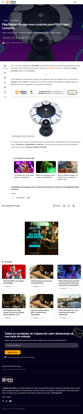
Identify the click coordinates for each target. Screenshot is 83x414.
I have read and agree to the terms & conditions (21, 357)
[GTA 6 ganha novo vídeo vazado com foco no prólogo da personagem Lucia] (14, 301)
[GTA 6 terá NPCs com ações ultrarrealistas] (14, 272)
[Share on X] (16, 37)
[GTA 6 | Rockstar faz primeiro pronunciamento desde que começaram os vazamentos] (69, 272)
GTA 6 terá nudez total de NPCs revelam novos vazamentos (40, 312)
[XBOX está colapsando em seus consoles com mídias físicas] (46, 167)
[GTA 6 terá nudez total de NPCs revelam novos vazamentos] (41, 301)
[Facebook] (3, 401)
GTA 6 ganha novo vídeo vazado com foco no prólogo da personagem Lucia (13, 312)
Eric (8, 42)
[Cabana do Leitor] (10, 2)
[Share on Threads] (5, 87)
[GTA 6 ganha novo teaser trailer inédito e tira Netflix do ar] (24, 167)
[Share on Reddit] (22, 37)
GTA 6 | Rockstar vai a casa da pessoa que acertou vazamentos (68, 312)
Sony (28, 197)
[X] (6, 401)
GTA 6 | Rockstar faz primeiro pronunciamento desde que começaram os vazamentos (69, 283)
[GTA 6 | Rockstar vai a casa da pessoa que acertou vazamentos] (69, 301)
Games (6, 20)
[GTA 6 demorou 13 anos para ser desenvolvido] (41, 272)
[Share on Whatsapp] (19, 37)
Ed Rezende (8, 286)
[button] (3, 2)
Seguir (72, 92)
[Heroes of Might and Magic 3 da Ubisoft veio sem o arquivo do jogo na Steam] (68, 167)
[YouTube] (10, 401)
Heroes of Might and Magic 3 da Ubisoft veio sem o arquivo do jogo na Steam (68, 177)
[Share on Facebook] (13, 37)
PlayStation (15, 20)
